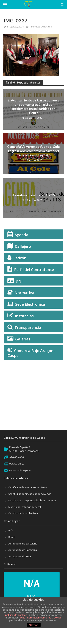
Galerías (22, 339)
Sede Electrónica (30, 304)
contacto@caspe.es (20, 470)
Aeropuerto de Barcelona (22, 543)
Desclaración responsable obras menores (32, 500)
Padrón (19, 257)
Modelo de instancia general (24, 507)
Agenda (21, 234)
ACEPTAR (33, 625)
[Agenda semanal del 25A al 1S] (33, 198)
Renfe (11, 537)
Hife (10, 530)
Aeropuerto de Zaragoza (22, 550)
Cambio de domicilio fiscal (23, 513)
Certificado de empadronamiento (27, 487)
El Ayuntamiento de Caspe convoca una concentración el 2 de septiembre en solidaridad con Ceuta (33, 106)
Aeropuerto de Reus (19, 556)
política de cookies (16, 614)
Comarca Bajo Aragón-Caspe (31, 353)
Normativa (24, 292)
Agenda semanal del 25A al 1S (33, 195)
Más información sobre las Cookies (40, 617)
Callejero (23, 246)
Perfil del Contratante (34, 269)
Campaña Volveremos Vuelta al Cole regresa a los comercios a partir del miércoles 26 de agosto (33, 151)
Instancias (24, 315)
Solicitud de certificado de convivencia (29, 494)
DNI (19, 281)
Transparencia (28, 327)
